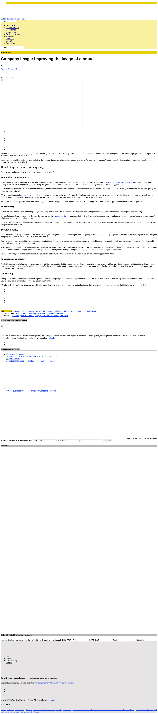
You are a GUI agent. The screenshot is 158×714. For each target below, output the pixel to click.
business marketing (50, 710)
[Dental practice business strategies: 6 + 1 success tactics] (13, 359)
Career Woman (12, 28)
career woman (5, 712)
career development (141, 710)
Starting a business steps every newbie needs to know (39, 313)
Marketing (10, 36)
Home (8, 656)
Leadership (11, 32)
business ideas (89, 710)
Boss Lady (10, 25)
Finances (10, 39)
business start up (99, 710)
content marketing (20, 710)
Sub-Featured (92, 311)
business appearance (48, 311)
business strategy (68, 710)
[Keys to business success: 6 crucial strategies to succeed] (28, 389)
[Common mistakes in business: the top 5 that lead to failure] (15, 354)
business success (39, 710)
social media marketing (26, 712)
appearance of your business (23, 311)
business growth (152, 710)
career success (108, 710)
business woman (118, 710)
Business (37, 311)
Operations (11, 41)
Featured (3, 710)
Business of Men (13, 34)
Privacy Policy (11, 660)
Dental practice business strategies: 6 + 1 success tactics (31, 361)
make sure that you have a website (119, 182)
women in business (79, 710)
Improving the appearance (76, 311)
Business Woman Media (10, 69)
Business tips (61, 311)
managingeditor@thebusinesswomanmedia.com (55, 683)
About (8, 658)
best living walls (59, 216)
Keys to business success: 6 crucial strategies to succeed (31, 391)
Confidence (11, 30)
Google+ (53, 700)
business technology (129, 710)
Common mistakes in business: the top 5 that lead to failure (31, 356)
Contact (9, 663)
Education (10, 43)
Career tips (59, 710)
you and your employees (32, 195)
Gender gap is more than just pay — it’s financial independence (40, 316)
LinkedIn (51, 338)
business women (14, 712)
